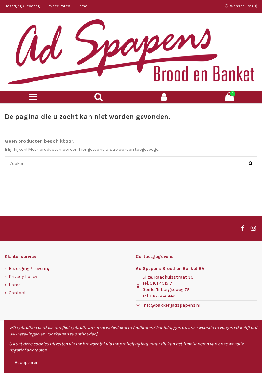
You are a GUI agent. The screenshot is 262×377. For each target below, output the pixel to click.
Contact (17, 293)
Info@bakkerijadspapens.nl (171, 305)
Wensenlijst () (243, 6)
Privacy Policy (58, 6)
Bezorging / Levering (23, 6)
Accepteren (27, 362)
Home (82, 6)
